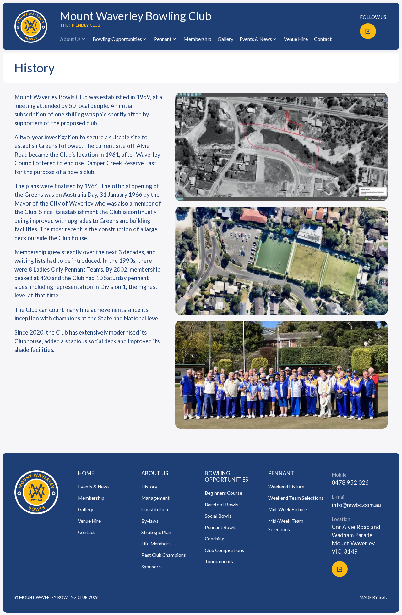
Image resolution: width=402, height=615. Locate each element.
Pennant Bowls (220, 527)
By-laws (150, 521)
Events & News (94, 486)
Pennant (162, 39)
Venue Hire (296, 39)
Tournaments (219, 561)
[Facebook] (368, 31)
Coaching (215, 538)
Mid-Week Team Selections (285, 525)
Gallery (225, 39)
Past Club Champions (163, 555)
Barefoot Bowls (221, 504)
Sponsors (151, 566)
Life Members (156, 543)
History (149, 486)
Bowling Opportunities (226, 476)
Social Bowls (218, 516)
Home (86, 473)
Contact (323, 39)
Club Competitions (224, 550)
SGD (383, 597)
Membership (197, 39)
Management (155, 498)
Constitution (154, 509)
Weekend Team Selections (295, 498)
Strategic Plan (156, 532)
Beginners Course (223, 493)
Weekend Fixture (286, 486)
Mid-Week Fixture (287, 509)
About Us (154, 473)
